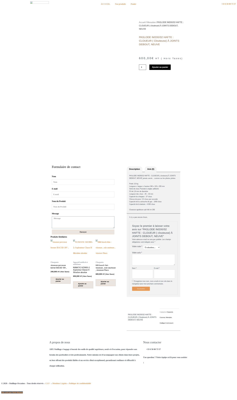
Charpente (170, 312)
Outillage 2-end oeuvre (166, 323)
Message (55, 214)
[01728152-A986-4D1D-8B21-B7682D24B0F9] (65, 141)
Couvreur (162, 317)
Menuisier (151, 22)
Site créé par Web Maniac (12, 392)
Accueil (142, 22)
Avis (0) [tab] (150, 169)
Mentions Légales (59, 383)
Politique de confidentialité (80, 383)
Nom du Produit (59, 201)
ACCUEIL (105, 4)
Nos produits (120, 4)
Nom (54, 176)
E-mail (54, 189)
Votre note (137, 246)
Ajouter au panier (160, 67)
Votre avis (137, 253)
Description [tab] (134, 169)
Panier (133, 4)
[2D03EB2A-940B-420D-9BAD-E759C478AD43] (117, 141)
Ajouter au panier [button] (60, 280)
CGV (47, 383)
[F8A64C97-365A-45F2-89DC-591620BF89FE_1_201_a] (91, 141)
